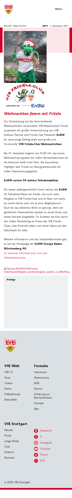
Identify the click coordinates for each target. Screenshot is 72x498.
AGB (36, 383)
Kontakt (39, 403)
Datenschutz (41, 377)
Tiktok (44, 454)
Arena (7, 388)
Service (38, 388)
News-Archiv (19, 25)
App (36, 408)
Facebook (45, 430)
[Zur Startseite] (8, 13)
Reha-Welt (10, 399)
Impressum (40, 372)
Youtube (45, 448)
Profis (7, 435)
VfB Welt (12, 366)
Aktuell (7, 25)
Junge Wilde (11, 441)
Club (7, 446)
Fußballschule (12, 394)
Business (9, 457)
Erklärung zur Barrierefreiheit (43, 395)
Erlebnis (9, 452)
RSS (42, 460)
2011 (45, 26)
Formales (41, 366)
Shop (7, 377)
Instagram (46, 442)
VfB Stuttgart (15, 423)
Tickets (8, 383)
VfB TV (8, 372)
